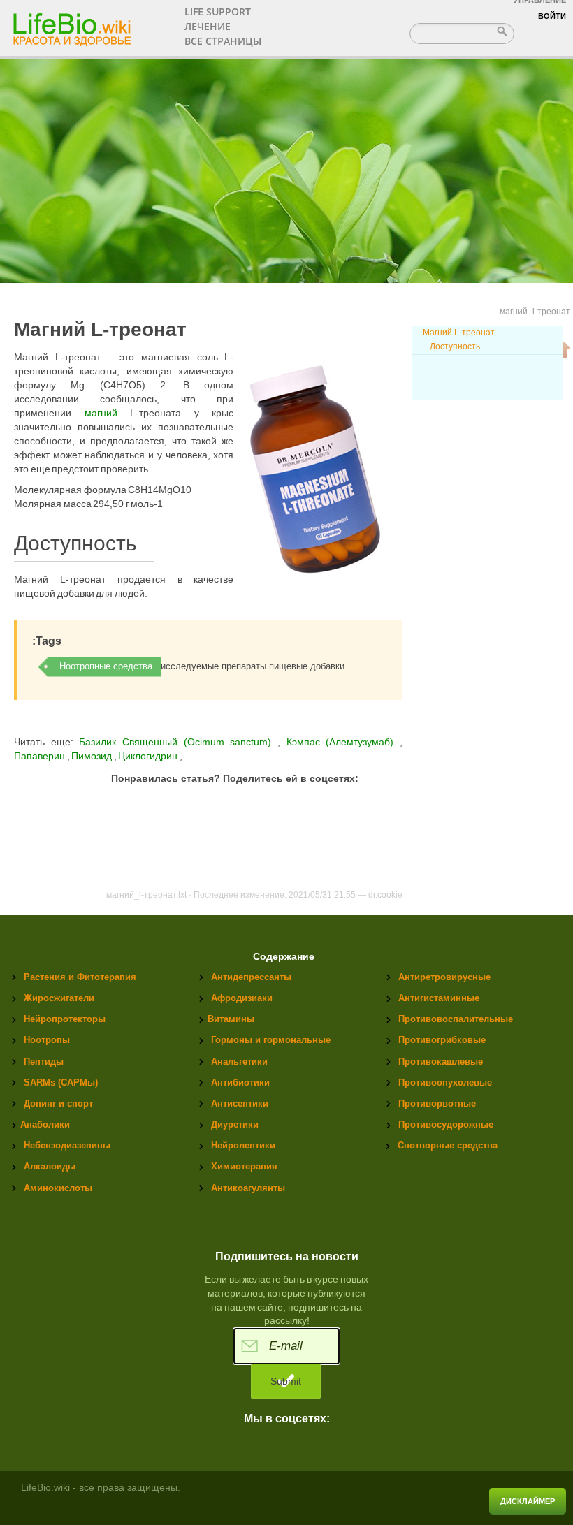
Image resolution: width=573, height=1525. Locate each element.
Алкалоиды (49, 1166)
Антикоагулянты (248, 1188)
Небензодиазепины (67, 1145)
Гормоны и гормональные (271, 1040)
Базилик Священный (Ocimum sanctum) (175, 741)
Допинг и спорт (58, 1103)
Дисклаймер (527, 1501)
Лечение (207, 26)
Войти (552, 16)
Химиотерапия (244, 1166)
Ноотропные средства (105, 666)
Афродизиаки (242, 998)
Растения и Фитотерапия (80, 977)
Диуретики (235, 1124)
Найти (503, 31)
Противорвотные (437, 1103)
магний (101, 412)
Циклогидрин (149, 755)
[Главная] (73, 25)
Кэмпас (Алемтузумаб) (343, 741)
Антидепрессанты (251, 977)
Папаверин (40, 755)
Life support (217, 11)
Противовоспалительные (455, 1019)
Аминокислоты (58, 1188)
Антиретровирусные (444, 977)
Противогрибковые (442, 1040)
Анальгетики (239, 1061)
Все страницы (222, 41)
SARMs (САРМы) (61, 1082)
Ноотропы (47, 1040)
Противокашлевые (440, 1061)
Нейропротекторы (65, 1019)
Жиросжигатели (59, 998)
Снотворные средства (448, 1145)
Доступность (455, 346)
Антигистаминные (438, 998)
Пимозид (92, 755)
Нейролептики (243, 1145)
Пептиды (44, 1061)
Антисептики (239, 1103)
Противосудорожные (445, 1124)
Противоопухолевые (445, 1082)
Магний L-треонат (459, 332)
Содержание (283, 956)
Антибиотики (240, 1082)
